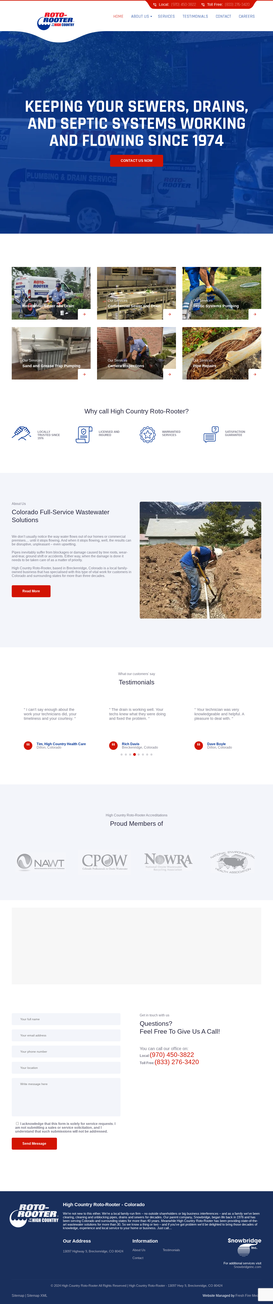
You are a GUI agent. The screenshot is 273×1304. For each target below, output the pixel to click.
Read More (31, 591)
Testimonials (195, 16)
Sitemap (18, 1295)
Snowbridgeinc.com (247, 1267)
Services (166, 16)
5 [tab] (138, 754)
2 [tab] (126, 754)
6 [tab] (143, 754)
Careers (247, 16)
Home (118, 16)
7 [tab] (147, 754)
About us (140, 16)
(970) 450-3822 (183, 4)
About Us (138, 1250)
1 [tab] (121, 754)
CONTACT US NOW (136, 160)
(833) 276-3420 (237, 4)
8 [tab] (151, 754)
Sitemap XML (37, 1295)
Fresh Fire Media (248, 1295)
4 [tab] (134, 754)
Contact (223, 16)
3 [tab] (130, 754)
